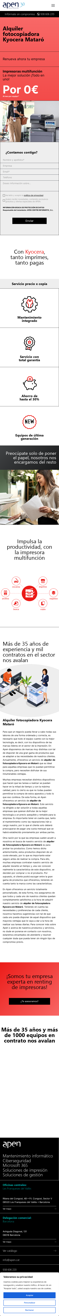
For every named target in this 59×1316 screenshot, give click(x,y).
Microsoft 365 (15, 1165)
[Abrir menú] (53, 5)
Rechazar (29, 1310)
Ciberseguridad (17, 1160)
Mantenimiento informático (28, 1155)
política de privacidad (33, 195)
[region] (29, 1294)
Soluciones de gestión (23, 1174)
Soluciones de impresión (25, 1170)
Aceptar (29, 1295)
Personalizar (29, 1302)
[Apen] (12, 1144)
